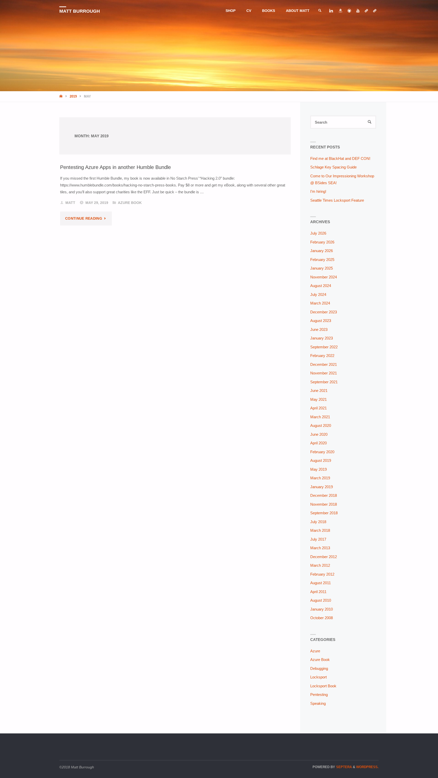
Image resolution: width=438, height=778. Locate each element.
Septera (343, 767)
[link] (320, 11)
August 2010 (320, 600)
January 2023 (321, 338)
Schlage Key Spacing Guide (333, 167)
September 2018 (324, 513)
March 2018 (320, 530)
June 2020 (318, 434)
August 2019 (320, 460)
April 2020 (318, 443)
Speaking (318, 703)
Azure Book (130, 203)
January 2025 (321, 268)
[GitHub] (349, 11)
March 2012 (320, 565)
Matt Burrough (79, 11)
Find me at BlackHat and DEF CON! (340, 158)
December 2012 (323, 557)
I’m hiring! (318, 191)
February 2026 (322, 242)
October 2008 (321, 618)
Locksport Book (323, 686)
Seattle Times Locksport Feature (337, 200)
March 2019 (320, 478)
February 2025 (322, 259)
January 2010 (321, 609)
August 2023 (320, 320)
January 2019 (321, 487)
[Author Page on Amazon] (340, 11)
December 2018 (323, 495)
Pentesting (319, 694)
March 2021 (320, 417)
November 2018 (323, 504)
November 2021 (323, 373)
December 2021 (323, 364)
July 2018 (318, 522)
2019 (73, 96)
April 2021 (318, 408)
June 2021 (318, 390)
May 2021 (318, 399)
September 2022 (324, 347)
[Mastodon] (374, 11)
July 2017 (318, 539)
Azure (315, 651)
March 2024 (320, 303)
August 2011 (320, 583)
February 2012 (322, 574)
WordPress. (367, 767)
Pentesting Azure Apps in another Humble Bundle (115, 167)
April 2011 (318, 592)
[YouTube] (358, 11)
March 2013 (320, 548)
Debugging (319, 668)
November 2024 (323, 277)
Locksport (318, 677)
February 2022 (322, 355)
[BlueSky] (366, 11)
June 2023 (318, 329)
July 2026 (318, 233)
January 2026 (321, 251)
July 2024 (318, 294)
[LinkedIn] (331, 11)
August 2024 (320, 285)
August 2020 (320, 425)
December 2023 (323, 312)
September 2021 (324, 382)
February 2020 (322, 452)
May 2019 (318, 469)
